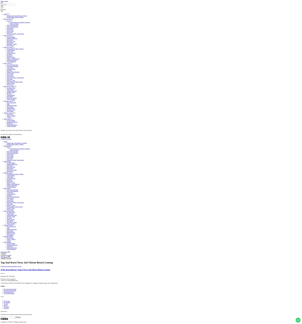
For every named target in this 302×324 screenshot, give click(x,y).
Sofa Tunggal (10, 154)
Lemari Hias (10, 177)
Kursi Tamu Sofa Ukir (12, 151)
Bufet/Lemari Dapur (12, 185)
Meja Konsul (10, 171)
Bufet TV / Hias (11, 182)
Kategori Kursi (7, 146)
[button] (298, 320)
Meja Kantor (10, 165)
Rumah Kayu (10, 238)
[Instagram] (5, 319)
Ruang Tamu (7, 188)
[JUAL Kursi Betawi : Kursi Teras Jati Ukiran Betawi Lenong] (11, 266)
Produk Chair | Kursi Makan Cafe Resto (17, 143)
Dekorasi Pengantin (12, 229)
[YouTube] (7, 319)
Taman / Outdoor (11, 239)
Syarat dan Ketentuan (9, 293)
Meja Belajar (10, 168)
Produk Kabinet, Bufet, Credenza (15, 144)
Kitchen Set (10, 181)
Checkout (6, 308)
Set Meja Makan (11, 163)
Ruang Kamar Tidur (9, 211)
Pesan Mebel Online (9, 292)
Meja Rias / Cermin (12, 170)
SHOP (5, 141)
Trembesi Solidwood (12, 164)
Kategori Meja (7, 161)
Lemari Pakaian (11, 175)
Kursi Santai (10, 155)
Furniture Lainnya (8, 225)
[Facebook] (2, 319)
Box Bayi (9, 218)
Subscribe (18, 317)
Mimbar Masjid (11, 232)
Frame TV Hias (11, 208)
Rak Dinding (10, 235)
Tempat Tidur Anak (12, 215)
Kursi (8, 147)
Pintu (8, 228)
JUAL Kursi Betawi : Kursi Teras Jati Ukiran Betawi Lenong (25, 270)
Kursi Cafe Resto (14, 150)
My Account (7, 301)
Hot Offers (6, 306)
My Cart (6, 304)
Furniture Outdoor (8, 236)
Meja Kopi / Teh (11, 167)
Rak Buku (9, 180)
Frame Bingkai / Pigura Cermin (14, 206)
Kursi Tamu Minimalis (12, 153)
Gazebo (9, 240)
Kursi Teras (10, 158)
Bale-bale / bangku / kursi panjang (15, 160)
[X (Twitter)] (3, 319)
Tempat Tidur (10, 214)
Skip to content (4, 1)
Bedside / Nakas (11, 216)
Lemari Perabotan (11, 187)
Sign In (5, 305)
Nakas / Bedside (11, 223)
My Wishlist (7, 302)
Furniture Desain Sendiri (10, 290)
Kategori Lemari (8, 172)
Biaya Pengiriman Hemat (10, 289)
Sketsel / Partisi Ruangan (13, 184)
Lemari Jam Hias (11, 178)
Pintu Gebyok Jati (11, 226)
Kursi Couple (10, 157)
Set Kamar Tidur (11, 212)
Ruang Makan (7, 242)
